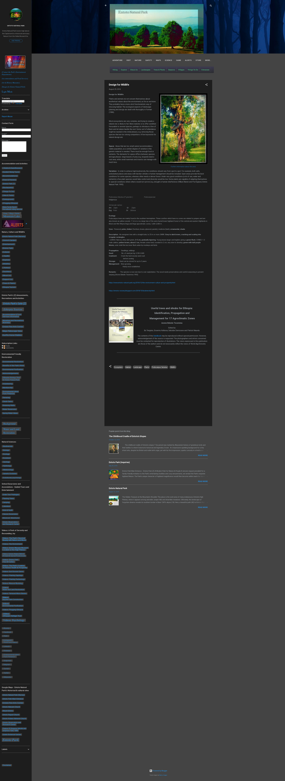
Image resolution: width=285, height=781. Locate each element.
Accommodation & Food (12, 314)
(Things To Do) (8, 191)
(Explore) (6, 260)
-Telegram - (7, 664)
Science (168, 60)
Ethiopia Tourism (9, 287)
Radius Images (163, 775)
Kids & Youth (7, 510)
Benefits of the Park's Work (13, 366)
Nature (138, 60)
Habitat (128, 367)
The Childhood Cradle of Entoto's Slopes (127, 436)
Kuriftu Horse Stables (12, 335)
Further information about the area (183, 167)
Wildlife (172, 367)
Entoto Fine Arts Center (13, 326)
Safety (148, 60)
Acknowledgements (10, 373)
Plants (147, 367)
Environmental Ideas (10, 391)
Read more (203, 455)
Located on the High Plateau (14, 550)
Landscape (138, 367)
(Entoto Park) (8, 248)
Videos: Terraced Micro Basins (14, 593)
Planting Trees (8, 498)
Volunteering (7, 384)
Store (198, 60)
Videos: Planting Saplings (13, 575)
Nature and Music (19, 540)
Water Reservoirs (9, 409)
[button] (206, 85)
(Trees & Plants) (9, 283)
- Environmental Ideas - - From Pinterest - (11, 656)
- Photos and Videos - (10, 642)
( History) (6, 268)
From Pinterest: (8, 394)
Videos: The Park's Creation (14, 566)
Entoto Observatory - (10, 522)
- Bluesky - (6, 628)
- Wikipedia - (7, 677)
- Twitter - (6, 673)
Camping (6, 502)
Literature (6, 506)
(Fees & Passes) (9, 180)
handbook (157, 336)
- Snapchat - (7, 661)
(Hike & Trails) (8, 195)
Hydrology (7, 466)
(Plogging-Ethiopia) (10, 203)
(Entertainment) (8, 244)
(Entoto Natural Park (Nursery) (14, 236)
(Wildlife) (6, 264)
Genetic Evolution (9, 474)
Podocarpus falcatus (159, 367)
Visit (128, 60)
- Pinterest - (7, 651)
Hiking (115, 70)
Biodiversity (7, 446)
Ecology (6, 454)
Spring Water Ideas (10, 413)
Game (178, 60)
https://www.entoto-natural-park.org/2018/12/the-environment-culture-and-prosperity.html (142, 283)
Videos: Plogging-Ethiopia (12, 610)
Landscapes (145, 70)
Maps (158, 60)
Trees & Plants (159, 70)
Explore (124, 70)
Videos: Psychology (13, 620)
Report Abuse (7, 116)
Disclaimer (7, 765)
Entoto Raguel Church (11, 715)
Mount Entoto (8, 711)
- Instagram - (7, 640)
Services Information (10, 317)
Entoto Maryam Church (11, 707)
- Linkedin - (7, 646)
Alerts (188, 60)
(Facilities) (7, 272)
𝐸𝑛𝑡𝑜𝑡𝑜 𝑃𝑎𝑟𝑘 (11, 740)
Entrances (205, 70)
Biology (6, 450)
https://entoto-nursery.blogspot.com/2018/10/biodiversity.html (132, 291)
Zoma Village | (8, 213)
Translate (18, 103)
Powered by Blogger (159, 771)
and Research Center (10, 524)
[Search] (211, 6)
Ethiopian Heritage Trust (12, 616)
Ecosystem (118, 367)
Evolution (6, 458)
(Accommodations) (10, 176)
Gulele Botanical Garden (12, 734)
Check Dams (8, 401)
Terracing (6, 398)
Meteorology (8, 470)
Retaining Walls (9, 405)
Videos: (5, 597)
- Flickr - (5, 636)
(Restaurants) (8, 188)
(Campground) (8, 199)
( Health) (6, 256)
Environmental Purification (12, 369)
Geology (6, 462)
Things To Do (193, 70)
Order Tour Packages (11, 495)
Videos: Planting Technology (13, 579)
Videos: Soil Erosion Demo (13, 571)
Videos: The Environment (12, 544)
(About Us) (7, 275)
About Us (134, 70)
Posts (7, 346)
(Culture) (6, 252)
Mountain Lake (12, 216)
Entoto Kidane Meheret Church (15, 719)
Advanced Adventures (11, 518)
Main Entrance (17, 699)
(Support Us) (7, 279)
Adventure (117, 60)
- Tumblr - (6, 669)
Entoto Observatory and (11, 722)
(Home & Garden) (9, 240)
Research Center (9, 725)
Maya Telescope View (12, 331)
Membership (8, 388)
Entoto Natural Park (118, 488)
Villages (181, 70)
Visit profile (16, 40)
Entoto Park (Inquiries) (119, 462)
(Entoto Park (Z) (9, 184)
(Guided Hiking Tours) (11, 172)
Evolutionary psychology (12, 478)
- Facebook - (7, 632)
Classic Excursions (10, 514)
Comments (9, 348)
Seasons (171, 70)
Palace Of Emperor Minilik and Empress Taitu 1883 (14, 729)
